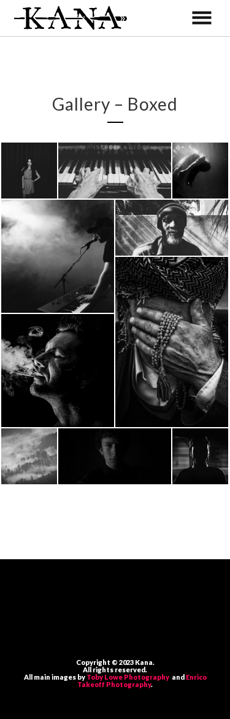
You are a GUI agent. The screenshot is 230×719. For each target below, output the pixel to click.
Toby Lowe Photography (129, 677)
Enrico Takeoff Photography (142, 680)
